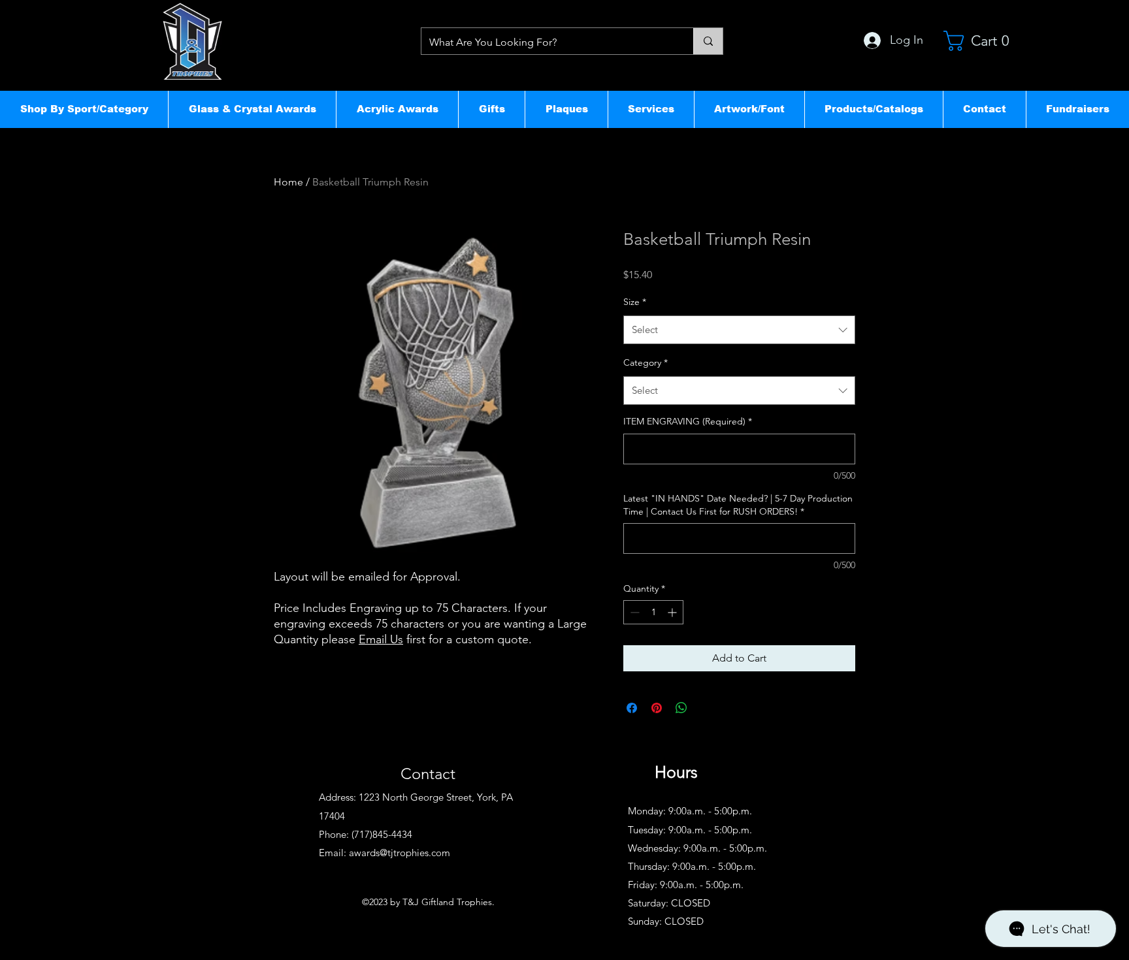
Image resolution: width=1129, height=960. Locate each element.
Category (645, 362)
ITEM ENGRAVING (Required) (687, 421)
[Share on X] (706, 708)
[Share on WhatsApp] (681, 708)
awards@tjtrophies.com (399, 852)
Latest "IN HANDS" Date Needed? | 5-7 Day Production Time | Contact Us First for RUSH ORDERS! (738, 504)
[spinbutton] (653, 612)
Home (288, 182)
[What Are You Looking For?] (708, 41)
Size (634, 302)
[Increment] (673, 612)
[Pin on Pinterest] (656, 708)
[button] (84, 109)
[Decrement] (633, 612)
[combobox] (739, 329)
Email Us (381, 639)
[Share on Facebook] (632, 708)
